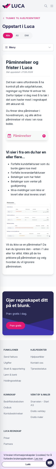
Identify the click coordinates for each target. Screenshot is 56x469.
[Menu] (52, 6)
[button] (50, 463)
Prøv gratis (15, 325)
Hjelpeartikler (37, 356)
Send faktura (10, 356)
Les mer (38, 458)
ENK (27, 35)
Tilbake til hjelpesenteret (23, 18)
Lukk (28, 464)
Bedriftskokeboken (14, 401)
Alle (8, 35)
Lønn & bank (10, 374)
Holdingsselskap (12, 380)
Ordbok (7, 407)
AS (17, 35)
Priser (7, 437)
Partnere (8, 443)
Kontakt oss (36, 362)
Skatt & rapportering (14, 368)
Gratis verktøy (38, 411)
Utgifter (7, 362)
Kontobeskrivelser (13, 413)
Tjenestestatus (38, 368)
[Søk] (46, 6)
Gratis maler (36, 417)
